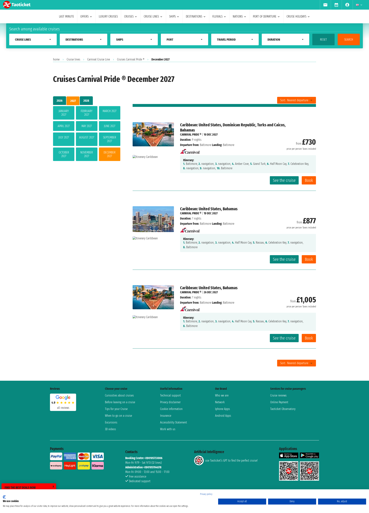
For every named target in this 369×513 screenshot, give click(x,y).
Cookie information (171, 409)
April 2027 (64, 126)
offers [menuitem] (84, 16)
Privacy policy (206, 494)
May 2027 (86, 126)
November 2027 (86, 154)
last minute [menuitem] (66, 16)
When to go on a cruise (118, 415)
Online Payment (279, 402)
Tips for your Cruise (116, 409)
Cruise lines (73, 59)
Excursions (111, 422)
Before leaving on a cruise (120, 402)
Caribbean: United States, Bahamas (209, 208)
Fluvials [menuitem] (217, 16)
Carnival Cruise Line (98, 59)
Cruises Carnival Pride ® (130, 59)
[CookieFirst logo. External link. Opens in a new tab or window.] (4, 497)
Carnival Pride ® (190, 134)
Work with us (167, 429)
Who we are (222, 395)
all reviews (63, 408)
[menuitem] (325, 5)
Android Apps (223, 415)
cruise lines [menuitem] (151, 16)
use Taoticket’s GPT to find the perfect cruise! (231, 460)
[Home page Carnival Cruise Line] (190, 150)
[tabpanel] (86, 134)
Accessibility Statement (173, 422)
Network (220, 402)
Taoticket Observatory (282, 409)
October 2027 (64, 154)
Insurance (165, 415)
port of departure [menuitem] (264, 16)
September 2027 (109, 139)
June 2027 (109, 126)
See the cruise (284, 180)
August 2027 (86, 137)
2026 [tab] (59, 100)
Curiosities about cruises (119, 395)
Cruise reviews (278, 395)
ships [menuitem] (172, 16)
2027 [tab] (73, 101)
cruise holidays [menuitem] (296, 16)
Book (309, 180)
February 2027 (86, 113)
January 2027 (64, 113)
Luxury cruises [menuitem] (108, 16)
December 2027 (110, 154)
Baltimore (205, 145)
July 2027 (63, 137)
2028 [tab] (86, 100)
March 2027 (109, 111)
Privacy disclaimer (170, 402)
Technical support (170, 395)
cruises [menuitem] (129, 16)
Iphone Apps (222, 409)
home (56, 59)
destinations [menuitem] (194, 16)
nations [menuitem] (238, 16)
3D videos (110, 429)
